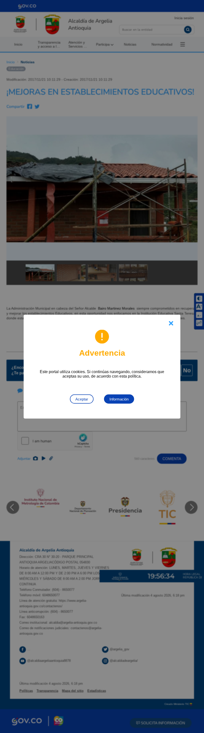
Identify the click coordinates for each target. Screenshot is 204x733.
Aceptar (81, 399)
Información (119, 399)
